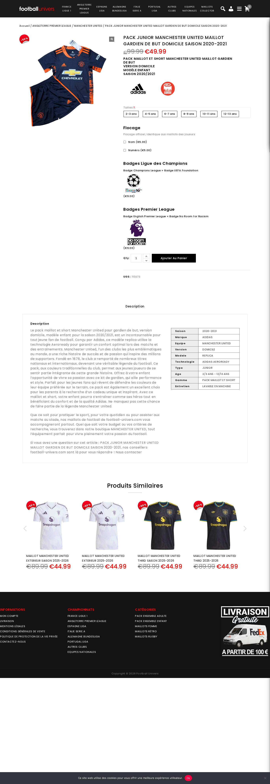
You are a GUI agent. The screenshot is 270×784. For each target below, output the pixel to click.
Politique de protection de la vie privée (29, 636)
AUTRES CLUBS (77, 647)
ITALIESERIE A (137, 8)
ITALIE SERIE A (76, 631)
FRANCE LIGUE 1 (78, 616)
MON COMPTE (9, 616)
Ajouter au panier (174, 258)
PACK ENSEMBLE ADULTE (151, 616)
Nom (137, 142)
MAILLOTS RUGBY (146, 636)
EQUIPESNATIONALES (189, 8)
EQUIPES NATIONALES (82, 652)
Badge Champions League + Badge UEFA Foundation (160, 170)
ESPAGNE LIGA (77, 626)
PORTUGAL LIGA (78, 642)
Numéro (139, 150)
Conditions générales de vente (22, 631)
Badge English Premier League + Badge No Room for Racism (166, 216)
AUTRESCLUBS (172, 8)
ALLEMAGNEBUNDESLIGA (119, 8)
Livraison (7, 621)
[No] (265, 778)
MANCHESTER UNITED (88, 26)
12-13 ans (230, 114)
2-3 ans (131, 114)
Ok (188, 778)
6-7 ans (169, 114)
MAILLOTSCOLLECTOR (207, 8)
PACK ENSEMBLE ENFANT (151, 621)
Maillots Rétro (146, 631)
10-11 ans (209, 114)
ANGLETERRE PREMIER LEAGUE (84, 8)
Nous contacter (129, 452)
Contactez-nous (13, 642)
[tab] (135, 306)
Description (135, 306)
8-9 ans (188, 114)
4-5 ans (150, 114)
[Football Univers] (36, 8)
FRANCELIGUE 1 (66, 8)
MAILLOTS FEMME (146, 626)
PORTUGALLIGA (154, 8)
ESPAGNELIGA (101, 8)
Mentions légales (12, 626)
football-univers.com (124, 419)
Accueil (24, 26)
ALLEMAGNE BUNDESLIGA (84, 636)
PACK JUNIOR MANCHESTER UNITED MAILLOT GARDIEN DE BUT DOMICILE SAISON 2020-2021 (94, 445)
